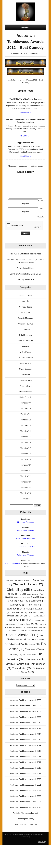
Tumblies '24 (25, 487)
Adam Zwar (11, 580)
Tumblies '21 (25, 471)
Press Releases (25, 391)
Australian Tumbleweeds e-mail (25, 813)
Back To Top (42, 842)
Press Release (26, 386)
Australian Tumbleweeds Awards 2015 (25, 751)
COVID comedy (25, 335)
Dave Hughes (32, 594)
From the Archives (25, 341)
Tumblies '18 (25, 454)
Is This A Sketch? (25, 358)
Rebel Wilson (32, 627)
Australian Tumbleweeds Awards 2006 (25, 700)
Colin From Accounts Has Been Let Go (25, 274)
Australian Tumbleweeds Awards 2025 (25, 807)
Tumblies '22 (25, 476)
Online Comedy (25, 369)
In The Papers (25, 352)
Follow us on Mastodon (25, 547)
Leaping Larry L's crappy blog (25, 824)
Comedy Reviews (25, 324)
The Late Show (29, 654)
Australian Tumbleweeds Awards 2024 (25, 802)
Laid (23, 616)
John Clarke (28, 609)
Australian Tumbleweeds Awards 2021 (25, 785)
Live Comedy (25, 363)
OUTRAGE (25, 374)
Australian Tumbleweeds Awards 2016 (25, 757)
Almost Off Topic (25, 295)
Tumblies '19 (25, 459)
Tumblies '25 (25, 493)
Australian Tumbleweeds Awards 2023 (25, 796)
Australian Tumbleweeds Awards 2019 (25, 773)
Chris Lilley (18, 590)
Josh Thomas (19, 612)
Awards (25, 301)
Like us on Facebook (25, 522)
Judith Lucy (33, 612)
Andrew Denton (25, 580)
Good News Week (22, 597)
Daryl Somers (18, 594)
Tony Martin (22, 668)
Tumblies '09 (25, 403)
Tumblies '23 (25, 482)
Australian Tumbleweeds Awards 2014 (25, 745)
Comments (34, 53)
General (25, 346)
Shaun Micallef (22, 635)
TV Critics (26, 499)
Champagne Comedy (25, 819)
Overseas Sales (25, 380)
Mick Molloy (38, 620)
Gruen (35, 597)
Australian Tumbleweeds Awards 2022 (25, 790)
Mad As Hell (20, 619)
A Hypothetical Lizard (25, 268)
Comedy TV (25, 329)
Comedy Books (25, 307)
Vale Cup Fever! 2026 (25, 279)
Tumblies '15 (25, 437)
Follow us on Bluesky (25, 530)
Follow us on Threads (25, 555)
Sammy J (16, 630)
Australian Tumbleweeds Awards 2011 (25, 728)
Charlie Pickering (28, 584)
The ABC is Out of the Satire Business (25, 254)
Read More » (25, 113)
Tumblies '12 (25, 420)
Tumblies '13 (25, 425)
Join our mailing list (12, 563)
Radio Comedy (25, 397)
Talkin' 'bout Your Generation (24, 644)
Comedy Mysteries (25, 318)
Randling (21, 627)
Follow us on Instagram (25, 539)
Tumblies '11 (26, 414)
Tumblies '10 (25, 408)
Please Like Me (28, 624)
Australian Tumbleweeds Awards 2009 (25, 717)
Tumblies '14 (25, 431)
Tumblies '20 (25, 465)
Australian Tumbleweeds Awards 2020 (25, 779)
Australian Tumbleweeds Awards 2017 (25, 762)
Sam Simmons (37, 630)
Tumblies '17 (25, 448)
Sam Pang (25, 630)
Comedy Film (25, 312)
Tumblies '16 (25, 442)
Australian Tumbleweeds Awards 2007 (25, 706)
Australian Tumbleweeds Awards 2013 (25, 740)
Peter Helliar (11, 624)
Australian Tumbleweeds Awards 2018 (25, 768)
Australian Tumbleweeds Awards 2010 (25, 723)
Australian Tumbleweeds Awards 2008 (25, 711)
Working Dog (27, 672)
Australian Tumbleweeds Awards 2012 (25, 734)
